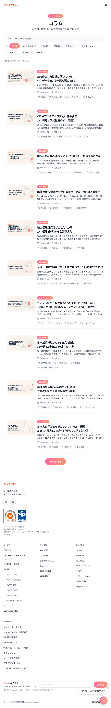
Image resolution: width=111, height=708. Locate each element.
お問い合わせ (46, 571)
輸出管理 (44, 247)
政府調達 (55, 208)
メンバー (44, 555)
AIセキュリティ (30, 45)
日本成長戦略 (46, 363)
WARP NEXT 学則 (11, 642)
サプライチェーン (64, 172)
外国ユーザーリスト (70, 283)
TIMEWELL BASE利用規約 (15, 668)
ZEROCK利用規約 (11, 663)
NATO (70, 136)
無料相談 (44, 576)
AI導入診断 (81, 581)
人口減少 (55, 447)
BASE (45, 45)
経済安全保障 (57, 97)
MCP (42, 323)
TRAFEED (12, 52)
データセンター (74, 97)
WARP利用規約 (10, 637)
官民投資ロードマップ (49, 367)
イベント (80, 571)
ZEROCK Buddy (10, 610)
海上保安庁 (81, 208)
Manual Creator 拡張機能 (15, 632)
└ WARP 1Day (11, 574)
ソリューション (83, 576)
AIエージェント (56, 323)
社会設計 (80, 447)
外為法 (56, 247)
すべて (14, 45)
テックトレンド (88, 45)
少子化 (43, 447)
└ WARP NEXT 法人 (13, 579)
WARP (26, 52)
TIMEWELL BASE (11, 564)
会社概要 (44, 550)
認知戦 (43, 97)
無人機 (43, 208)
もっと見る (55, 461)
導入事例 (80, 560)
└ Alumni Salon (11, 595)
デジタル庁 (72, 323)
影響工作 (89, 97)
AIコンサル (71, 45)
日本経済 (67, 447)
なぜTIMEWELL (47, 560)
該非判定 (80, 247)
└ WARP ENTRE (11, 590)
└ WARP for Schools (13, 600)
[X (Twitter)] (6, 502)
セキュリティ (9, 652)
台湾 (55, 283)
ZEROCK (38, 52)
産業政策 (76, 363)
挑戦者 (57, 45)
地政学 (59, 136)
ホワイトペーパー (84, 565)
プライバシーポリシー (13, 626)
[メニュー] (106, 4)
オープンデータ (88, 323)
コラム (79, 550)
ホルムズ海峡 (83, 136)
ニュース (44, 565)
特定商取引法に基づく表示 (15, 647)
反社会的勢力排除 (11, 657)
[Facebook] (13, 502)
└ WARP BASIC (11, 585)
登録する (101, 684)
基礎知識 (80, 555)
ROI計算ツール (82, 586)
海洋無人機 (45, 407)
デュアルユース (88, 407)
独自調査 (79, 172)
